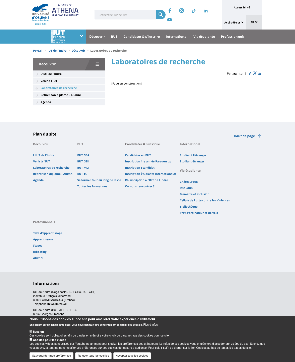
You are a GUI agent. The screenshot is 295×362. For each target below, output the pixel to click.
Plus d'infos (150, 324)
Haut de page (244, 136)
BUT (114, 36)
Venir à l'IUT (49, 81)
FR (253, 22)
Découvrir (97, 36)
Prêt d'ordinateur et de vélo (199, 213)
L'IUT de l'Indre (51, 74)
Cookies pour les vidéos (49, 340)
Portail (37, 50)
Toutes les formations (92, 186)
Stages (37, 245)
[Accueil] (40, 11)
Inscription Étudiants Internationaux (150, 174)
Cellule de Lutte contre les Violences (205, 200)
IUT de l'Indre (57, 50)
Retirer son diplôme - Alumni (61, 95)
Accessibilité (242, 7)
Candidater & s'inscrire (141, 36)
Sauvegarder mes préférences (51, 355)
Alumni (38, 258)
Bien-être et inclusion (194, 194)
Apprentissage (43, 239)
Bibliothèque (188, 206)
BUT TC (82, 174)
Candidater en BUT (138, 155)
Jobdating (40, 252)
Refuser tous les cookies (93, 355)
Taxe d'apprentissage (47, 233)
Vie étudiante (204, 36)
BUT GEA (83, 155)
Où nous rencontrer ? (140, 186)
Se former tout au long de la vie (99, 180)
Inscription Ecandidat (140, 167)
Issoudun (186, 188)
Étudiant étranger (192, 161)
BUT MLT (83, 167)
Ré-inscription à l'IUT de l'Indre (146, 180)
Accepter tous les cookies (132, 355)
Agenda (46, 102)
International (176, 36)
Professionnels (232, 36)
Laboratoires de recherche (59, 88)
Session (38, 331)
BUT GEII (83, 161)
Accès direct (232, 22)
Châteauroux (189, 182)
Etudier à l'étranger (193, 155)
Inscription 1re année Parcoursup (148, 161)
